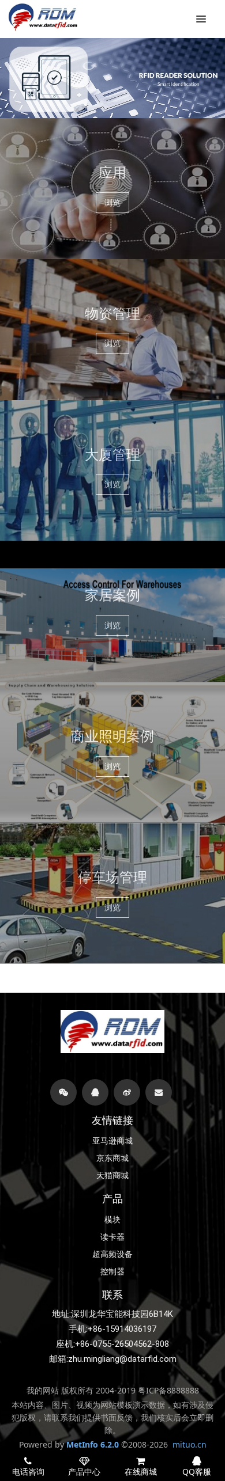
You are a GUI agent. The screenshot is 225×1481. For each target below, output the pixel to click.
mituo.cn (189, 1444)
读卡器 (112, 1236)
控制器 (112, 1271)
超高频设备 (112, 1254)
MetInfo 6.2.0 (92, 1444)
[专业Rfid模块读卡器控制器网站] (43, 17)
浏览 (112, 202)
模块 (112, 1219)
